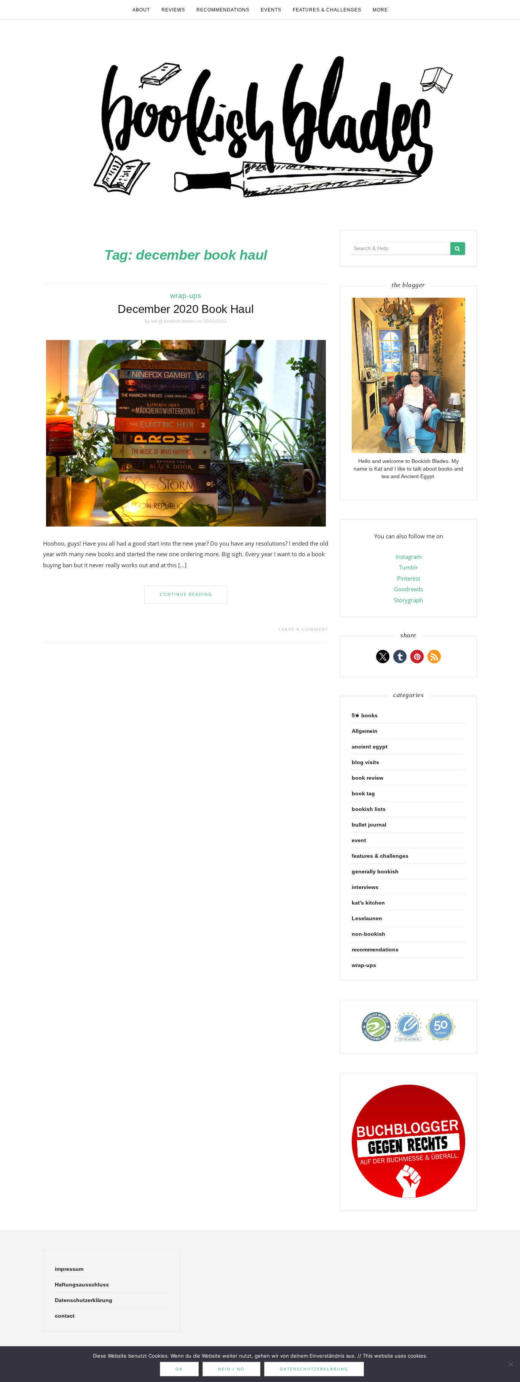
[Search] (457, 248)
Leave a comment (304, 629)
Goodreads (408, 589)
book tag (363, 793)
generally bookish (375, 871)
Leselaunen (367, 918)
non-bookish (368, 934)
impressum (69, 1269)
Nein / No (231, 1369)
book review (367, 778)
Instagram (409, 556)
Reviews (173, 10)
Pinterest (408, 578)
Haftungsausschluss (82, 1284)
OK (179, 1369)
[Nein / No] (510, 1364)
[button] (382, 656)
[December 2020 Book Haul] (186, 433)
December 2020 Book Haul (186, 309)
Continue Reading (186, 594)
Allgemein (365, 731)
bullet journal (369, 825)
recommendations (222, 10)
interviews (365, 887)
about (141, 10)
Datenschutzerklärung (83, 1300)
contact (65, 1316)
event (359, 840)
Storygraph (408, 600)
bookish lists (369, 809)
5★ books (365, 715)
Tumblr (408, 567)
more (380, 10)
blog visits (365, 762)
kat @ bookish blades (173, 321)
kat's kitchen (368, 903)
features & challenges (327, 10)
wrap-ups (185, 296)
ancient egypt (370, 747)
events (271, 10)
